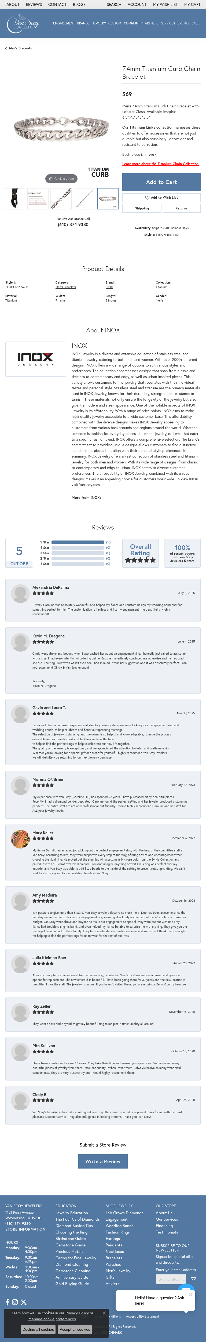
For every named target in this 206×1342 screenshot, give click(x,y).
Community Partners (141, 23)
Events (183, 23)
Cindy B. (39, 1094)
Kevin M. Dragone (48, 636)
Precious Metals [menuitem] (69, 1251)
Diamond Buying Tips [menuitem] (74, 1225)
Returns (182, 208)
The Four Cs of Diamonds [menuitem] (78, 1219)
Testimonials (167, 1232)
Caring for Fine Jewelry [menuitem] (76, 1257)
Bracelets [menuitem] (114, 1257)
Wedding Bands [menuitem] (120, 1225)
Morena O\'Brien (47, 779)
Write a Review (103, 1161)
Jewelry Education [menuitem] (72, 1212)
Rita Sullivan (43, 1045)
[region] (61, 129)
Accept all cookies (75, 1329)
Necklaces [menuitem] (115, 1251)
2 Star (44, 558)
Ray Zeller (41, 1006)
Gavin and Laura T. (49, 707)
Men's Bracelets (20, 48)
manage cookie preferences (52, 1319)
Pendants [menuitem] (114, 1244)
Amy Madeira (44, 895)
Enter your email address (176, 1269)
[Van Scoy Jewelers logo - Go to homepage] (24, 23)
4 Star (44, 548)
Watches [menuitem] (113, 1264)
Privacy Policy (77, 1313)
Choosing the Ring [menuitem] (71, 1232)
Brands (83, 23)
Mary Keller (42, 832)
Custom (114, 23)
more (150, 154)
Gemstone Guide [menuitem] (71, 1244)
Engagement (64, 23)
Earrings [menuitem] (113, 1238)
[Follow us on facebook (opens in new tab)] (7, 1302)
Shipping (142, 208)
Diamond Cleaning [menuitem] (72, 1264)
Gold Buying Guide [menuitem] (72, 1283)
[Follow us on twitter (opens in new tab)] (23, 1302)
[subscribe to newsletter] (193, 1279)
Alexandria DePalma (50, 587)
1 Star (45, 564)
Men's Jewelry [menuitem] (118, 1270)
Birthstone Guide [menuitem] (71, 1238)
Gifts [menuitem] (110, 1277)
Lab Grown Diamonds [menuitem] (125, 1212)
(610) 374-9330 (73, 224)
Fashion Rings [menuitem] (118, 1232)
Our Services (167, 1219)
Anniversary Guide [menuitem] (72, 1277)
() (109, 542)
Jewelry (99, 23)
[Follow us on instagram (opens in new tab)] (15, 1302)
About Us (164, 1212)
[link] (12, 4)
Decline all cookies (38, 1329)
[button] (113, 4)
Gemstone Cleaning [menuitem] (73, 1270)
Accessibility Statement (142, 1316)
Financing (164, 1225)
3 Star (44, 553)
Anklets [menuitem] (112, 1283)
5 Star (44, 542)
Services (168, 23)
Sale (195, 23)
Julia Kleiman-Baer (49, 957)
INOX (109, 287)
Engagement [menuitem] (117, 1219)
